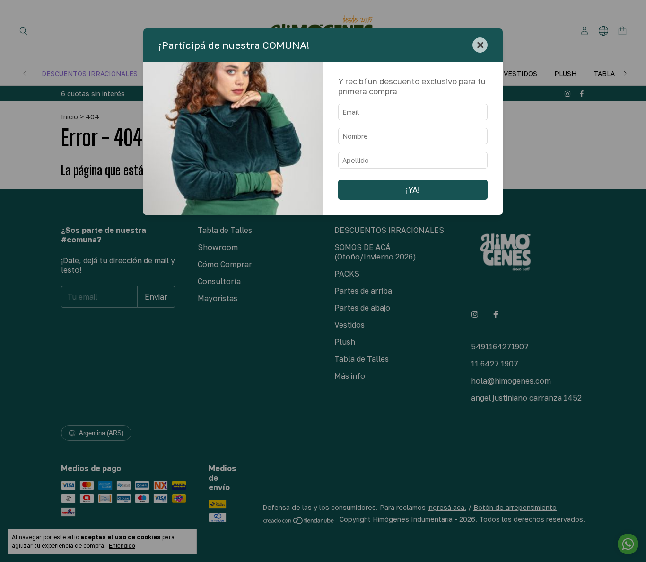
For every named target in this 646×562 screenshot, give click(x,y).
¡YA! (413, 190)
